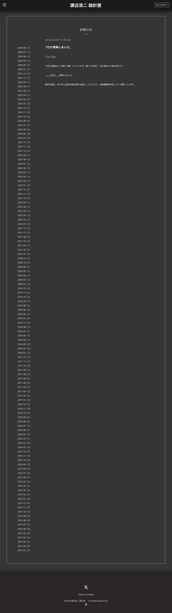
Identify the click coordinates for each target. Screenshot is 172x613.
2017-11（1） (24, 361)
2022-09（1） (24, 202)
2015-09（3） (24, 464)
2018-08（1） (24, 327)
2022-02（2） (24, 219)
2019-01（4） (24, 318)
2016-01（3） (24, 447)
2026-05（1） (24, 60)
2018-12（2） (24, 322)
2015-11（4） (24, 455)
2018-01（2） (24, 352)
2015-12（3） (24, 451)
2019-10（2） (24, 297)
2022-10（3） (24, 198)
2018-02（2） (24, 348)
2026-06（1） (24, 56)
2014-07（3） (24, 524)
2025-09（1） (24, 82)
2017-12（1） (24, 357)
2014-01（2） (24, 550)
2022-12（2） (24, 189)
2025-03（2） (24, 99)
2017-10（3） (24, 365)
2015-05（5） (24, 481)
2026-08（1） (24, 47)
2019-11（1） (24, 292)
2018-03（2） (24, 344)
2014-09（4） (24, 516)
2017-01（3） (24, 400)
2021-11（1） (24, 232)
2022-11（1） (24, 193)
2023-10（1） (24, 151)
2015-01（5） (24, 498)
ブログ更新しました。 (58, 47)
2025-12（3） (24, 73)
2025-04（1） (24, 95)
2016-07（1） (24, 425)
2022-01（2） (24, 224)
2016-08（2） (24, 421)
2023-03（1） (24, 176)
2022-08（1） (24, 206)
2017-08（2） (24, 374)
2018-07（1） (24, 331)
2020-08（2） (24, 266)
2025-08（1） (24, 86)
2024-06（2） (24, 129)
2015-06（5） (24, 477)
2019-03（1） (24, 314)
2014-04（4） (24, 537)
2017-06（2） (24, 378)
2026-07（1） (24, 52)
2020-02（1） (24, 279)
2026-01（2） (24, 69)
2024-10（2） (24, 116)
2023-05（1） (24, 172)
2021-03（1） (24, 245)
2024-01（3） (24, 138)
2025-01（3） (24, 103)
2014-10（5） (24, 511)
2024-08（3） (24, 120)
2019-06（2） (24, 309)
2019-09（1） (24, 301)
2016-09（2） (24, 417)
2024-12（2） (24, 108)
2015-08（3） (24, 468)
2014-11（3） (24, 507)
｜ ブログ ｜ (53, 75)
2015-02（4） (24, 494)
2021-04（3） (24, 241)
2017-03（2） (24, 391)
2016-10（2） (24, 413)
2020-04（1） (24, 275)
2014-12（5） (24, 503)
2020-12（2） (24, 258)
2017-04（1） (24, 387)
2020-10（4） (24, 262)
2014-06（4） (24, 528)
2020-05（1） (24, 271)
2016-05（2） (24, 434)
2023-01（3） (24, 185)
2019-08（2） (24, 305)
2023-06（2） (24, 168)
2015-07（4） (24, 473)
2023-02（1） (24, 181)
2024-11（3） (24, 112)
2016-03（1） (24, 438)
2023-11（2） (24, 146)
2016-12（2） (24, 404)
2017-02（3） (24, 395)
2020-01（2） (24, 284)
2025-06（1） (24, 90)
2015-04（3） (24, 486)
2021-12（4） (24, 228)
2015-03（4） (24, 490)
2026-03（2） (24, 65)
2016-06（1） (24, 430)
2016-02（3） (24, 443)
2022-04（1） (24, 215)
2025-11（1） (24, 78)
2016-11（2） (24, 408)
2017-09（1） (24, 370)
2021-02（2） (24, 249)
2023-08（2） (24, 159)
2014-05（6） (24, 533)
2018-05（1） (24, 335)
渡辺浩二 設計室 (85, 5)
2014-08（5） (24, 520)
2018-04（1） (24, 340)
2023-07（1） (24, 163)
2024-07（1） (24, 125)
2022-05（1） (24, 211)
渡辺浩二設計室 (79, 600)
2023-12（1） (24, 142)
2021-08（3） (24, 236)
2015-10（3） (24, 460)
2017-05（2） (24, 382)
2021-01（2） (24, 254)
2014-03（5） (24, 541)
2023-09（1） (24, 155)
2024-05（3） (24, 133)
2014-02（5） (24, 546)
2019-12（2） (24, 288)
